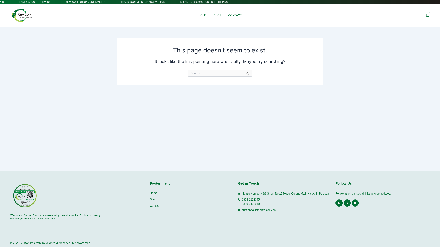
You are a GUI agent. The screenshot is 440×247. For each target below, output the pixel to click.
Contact (235, 15)
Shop (217, 15)
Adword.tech (82, 243)
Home (202, 15)
